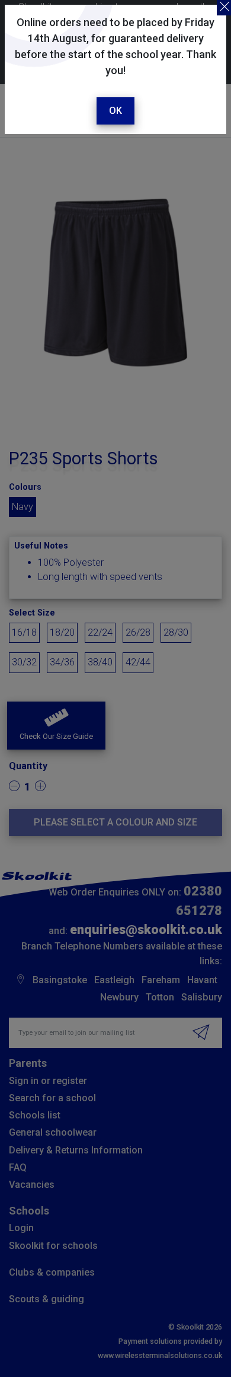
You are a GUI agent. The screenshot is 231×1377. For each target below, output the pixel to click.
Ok (115, 110)
